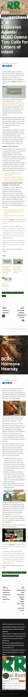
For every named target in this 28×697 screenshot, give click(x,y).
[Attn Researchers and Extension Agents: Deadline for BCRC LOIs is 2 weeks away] (7, 261)
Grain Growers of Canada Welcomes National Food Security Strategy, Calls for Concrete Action (13, 652)
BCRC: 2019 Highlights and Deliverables (5, 285)
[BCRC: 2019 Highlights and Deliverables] (7, 278)
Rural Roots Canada (22, 694)
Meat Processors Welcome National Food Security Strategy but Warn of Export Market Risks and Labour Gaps (13, 645)
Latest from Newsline (7, 624)
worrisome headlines (16, 514)
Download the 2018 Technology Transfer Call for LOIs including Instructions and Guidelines (14, 211)
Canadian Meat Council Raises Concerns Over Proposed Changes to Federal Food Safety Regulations (13, 629)
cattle (8, 292)
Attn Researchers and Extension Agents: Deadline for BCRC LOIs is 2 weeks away (6, 269)
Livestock (14, 292)
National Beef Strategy (11, 105)
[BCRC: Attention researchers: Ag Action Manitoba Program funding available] (18, 261)
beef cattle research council (13, 572)
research (21, 292)
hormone (5, 575)
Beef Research (7, 63)
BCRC (4, 292)
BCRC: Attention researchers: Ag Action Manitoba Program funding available (17, 269)
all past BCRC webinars (11, 525)
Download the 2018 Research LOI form (13, 181)
